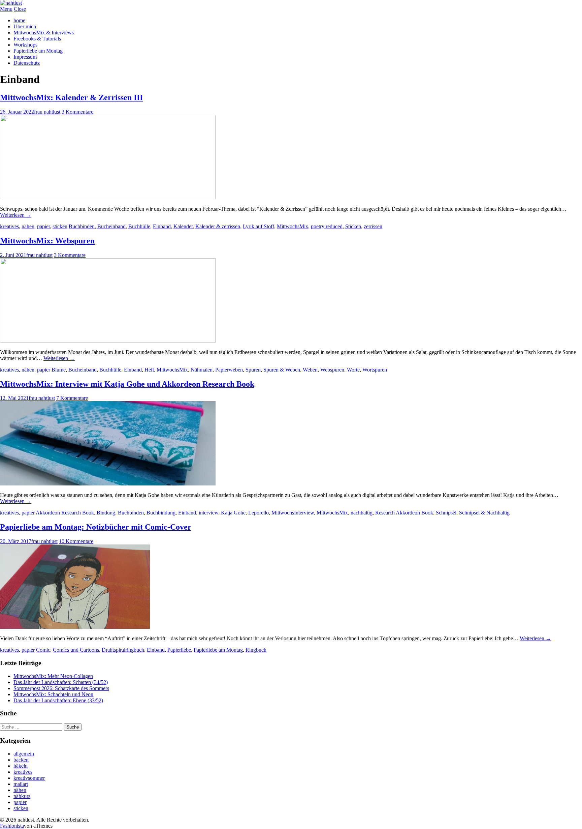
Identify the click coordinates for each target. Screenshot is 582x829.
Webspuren (332, 370)
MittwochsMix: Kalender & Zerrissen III (71, 97)
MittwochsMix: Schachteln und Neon (53, 694)
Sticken (353, 226)
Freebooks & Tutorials (37, 38)
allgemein (23, 754)
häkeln (20, 766)
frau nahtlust (47, 112)
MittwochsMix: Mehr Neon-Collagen (53, 676)
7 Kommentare (72, 398)
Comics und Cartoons (76, 650)
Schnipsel (446, 512)
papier (43, 226)
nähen (28, 226)
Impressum (25, 57)
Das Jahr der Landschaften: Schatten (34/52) (60, 682)
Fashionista (12, 826)
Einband (162, 226)
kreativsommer (29, 778)
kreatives (9, 226)
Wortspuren (374, 370)
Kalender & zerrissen (217, 226)
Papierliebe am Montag (38, 51)
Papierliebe (179, 650)
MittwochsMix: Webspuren (47, 240)
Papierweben (229, 370)
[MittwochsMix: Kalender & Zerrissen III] (108, 197)
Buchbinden (82, 226)
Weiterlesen (15, 215)
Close (20, 9)
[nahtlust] (11, 3)
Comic (43, 650)
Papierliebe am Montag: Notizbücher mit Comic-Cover (95, 527)
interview (208, 512)
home (19, 20)
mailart (20, 784)
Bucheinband (111, 226)
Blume (59, 370)
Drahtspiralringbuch (123, 650)
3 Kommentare (77, 112)
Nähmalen (202, 370)
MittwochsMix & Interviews (43, 32)
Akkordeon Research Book (65, 512)
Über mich (24, 26)
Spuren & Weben (281, 370)
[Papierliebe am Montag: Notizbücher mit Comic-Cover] (75, 627)
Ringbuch (256, 650)
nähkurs (21, 796)
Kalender (183, 226)
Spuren (253, 370)
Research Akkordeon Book (404, 512)
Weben (310, 370)
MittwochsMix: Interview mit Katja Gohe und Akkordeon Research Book (127, 384)
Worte (353, 370)
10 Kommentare (76, 541)
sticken (60, 226)
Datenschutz (26, 63)
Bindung (106, 512)
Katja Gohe (233, 512)
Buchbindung (161, 512)
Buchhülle (139, 226)
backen (21, 760)
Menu (6, 9)
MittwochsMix (292, 226)
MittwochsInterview (292, 512)
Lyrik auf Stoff (258, 226)
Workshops (25, 45)
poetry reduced (327, 226)
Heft (149, 370)
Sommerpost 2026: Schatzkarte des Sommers (61, 688)
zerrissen (373, 226)
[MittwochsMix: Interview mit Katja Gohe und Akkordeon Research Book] (108, 483)
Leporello (258, 512)
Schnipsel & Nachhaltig (484, 512)
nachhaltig (362, 512)
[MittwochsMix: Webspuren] (108, 341)
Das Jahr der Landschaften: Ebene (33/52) (58, 700)
